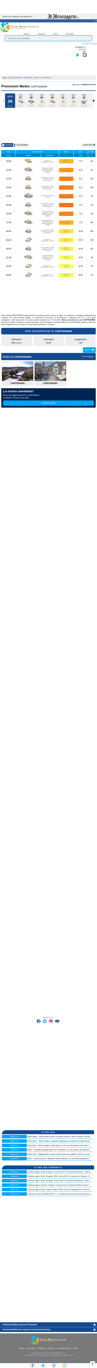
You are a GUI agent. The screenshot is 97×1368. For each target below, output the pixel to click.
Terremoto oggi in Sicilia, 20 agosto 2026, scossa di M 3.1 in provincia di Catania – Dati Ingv (61, 1176)
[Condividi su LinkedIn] (54, 1365)
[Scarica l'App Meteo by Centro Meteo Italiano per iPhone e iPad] (85, 55)
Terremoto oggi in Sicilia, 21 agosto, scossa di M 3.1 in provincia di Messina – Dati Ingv (59, 1172)
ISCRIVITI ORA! (48, 403)
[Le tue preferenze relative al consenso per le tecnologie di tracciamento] (92, 1363)
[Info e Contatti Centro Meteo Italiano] (57, 1021)
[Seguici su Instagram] (51, 1021)
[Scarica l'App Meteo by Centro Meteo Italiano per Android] (78, 55)
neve (55, 34)
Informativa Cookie (63, 1348)
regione (70, 34)
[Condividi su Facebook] (32, 1365)
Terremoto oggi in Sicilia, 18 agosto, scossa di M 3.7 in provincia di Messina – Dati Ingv (59, 1181)
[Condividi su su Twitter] (43, 1365)
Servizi (21, 1348)
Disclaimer (51, 1348)
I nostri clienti (30, 1348)
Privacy (75, 1348)
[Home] (20, 31)
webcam (41, 34)
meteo (26, 34)
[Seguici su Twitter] (45, 1021)
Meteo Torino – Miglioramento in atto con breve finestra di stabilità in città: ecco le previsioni (61, 1154)
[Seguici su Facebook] (39, 1021)
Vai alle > (88, 356)
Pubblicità (41, 1348)
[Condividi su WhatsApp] (64, 1365)
